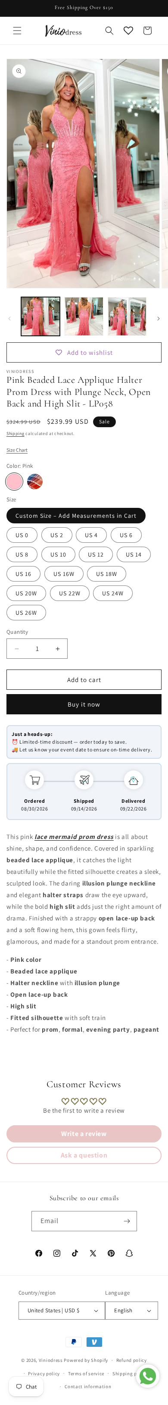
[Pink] (14, 481)
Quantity (17, 631)
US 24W (113, 593)
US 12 (96, 554)
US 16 (23, 574)
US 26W (26, 612)
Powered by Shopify (86, 1360)
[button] (17, 30)
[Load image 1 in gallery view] (40, 316)
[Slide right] (158, 318)
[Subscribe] (127, 1221)
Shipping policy (130, 1374)
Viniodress (51, 1360)
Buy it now (84, 704)
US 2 (56, 535)
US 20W (26, 593)
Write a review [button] (83, 1133)
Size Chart (17, 450)
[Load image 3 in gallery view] (127, 316)
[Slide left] (9, 318)
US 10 (58, 554)
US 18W (106, 574)
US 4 (91, 535)
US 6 (126, 535)
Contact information (88, 1386)
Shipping (15, 433)
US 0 (22, 535)
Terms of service (86, 1374)
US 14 (134, 554)
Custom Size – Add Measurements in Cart (76, 515)
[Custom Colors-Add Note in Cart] (35, 481)
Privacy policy (44, 1374)
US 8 (22, 554)
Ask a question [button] (84, 1155)
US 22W (70, 593)
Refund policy (131, 1360)
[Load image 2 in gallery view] (83, 316)
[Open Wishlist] (128, 30)
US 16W (64, 574)
